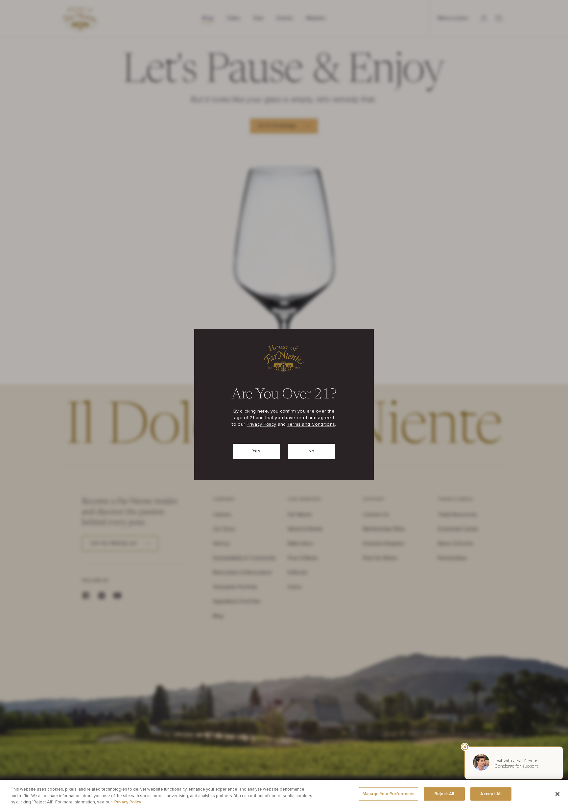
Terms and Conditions (311, 424)
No (311, 451)
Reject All (444, 794)
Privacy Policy (261, 424)
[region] (284, 794)
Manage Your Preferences (388, 794)
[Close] (557, 794)
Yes (256, 451)
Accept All (490, 794)
